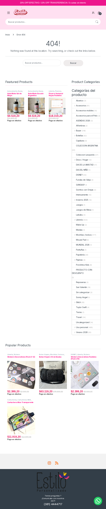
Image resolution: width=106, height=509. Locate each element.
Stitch (78, 302)
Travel (79, 317)
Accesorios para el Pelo (86, 115)
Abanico (79, 100)
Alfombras (80, 125)
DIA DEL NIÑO (82, 170)
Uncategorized (82, 322)
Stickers (17, 354)
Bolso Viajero (44, 354)
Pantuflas (80, 250)
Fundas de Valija (83, 180)
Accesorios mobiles (84, 110)
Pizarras (58, 91)
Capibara (80, 140)
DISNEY (79, 175)
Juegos (79, 205)
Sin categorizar (83, 292)
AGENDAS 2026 (83, 120)
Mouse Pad (81, 240)
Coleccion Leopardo (85, 155)
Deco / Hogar (82, 160)
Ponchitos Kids (82, 265)
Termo (79, 312)
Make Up (80, 225)
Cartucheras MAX (24, 400)
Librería (51, 91)
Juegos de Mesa (83, 210)
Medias (79, 230)
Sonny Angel (81, 297)
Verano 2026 (82, 332)
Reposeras (81, 282)
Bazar (20, 91)
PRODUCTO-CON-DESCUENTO (82, 271)
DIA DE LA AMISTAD (85, 165)
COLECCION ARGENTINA (87, 145)
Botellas (79, 135)
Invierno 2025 (82, 200)
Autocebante (12, 91)
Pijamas (79, 260)
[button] (98, 501)
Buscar (97, 22)
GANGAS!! (80, 185)
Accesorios (81, 105)
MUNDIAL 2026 (82, 245)
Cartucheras (12, 400)
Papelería (80, 255)
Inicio (7, 34)
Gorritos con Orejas (84, 190)
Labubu (79, 215)
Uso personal (82, 327)
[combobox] (49, 22)
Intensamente (82, 195)
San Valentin (81, 287)
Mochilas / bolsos (84, 235)
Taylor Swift (81, 307)
